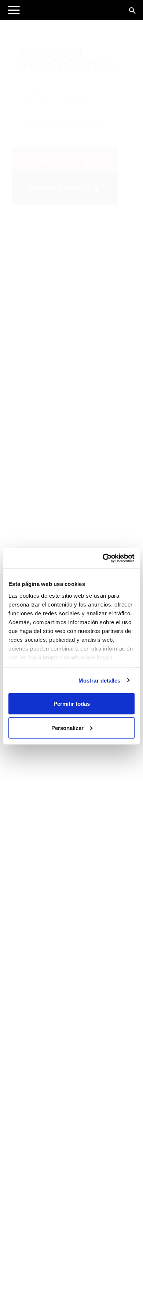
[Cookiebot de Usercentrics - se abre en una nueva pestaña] (103, 558)
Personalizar (67, 727)
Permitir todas (72, 704)
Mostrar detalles (99, 680)
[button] (132, 11)
